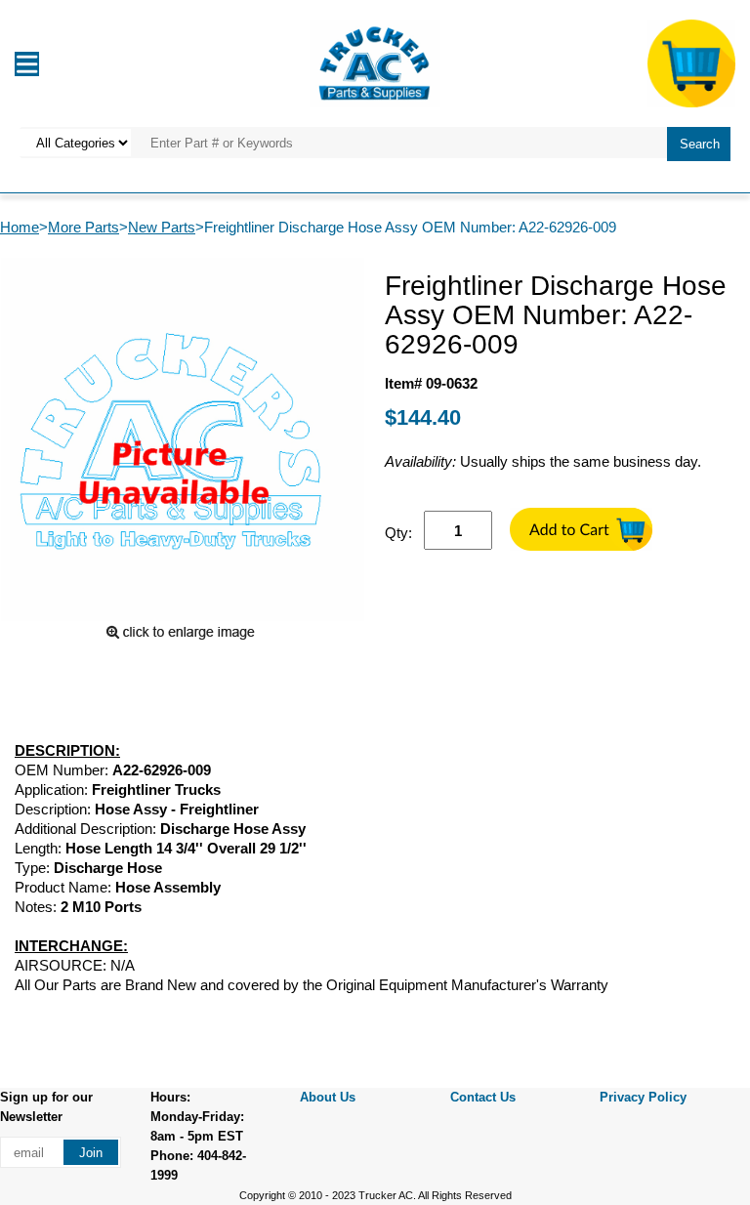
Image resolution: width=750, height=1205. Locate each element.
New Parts (161, 227)
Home (19, 227)
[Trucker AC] (375, 62)
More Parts (83, 227)
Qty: (398, 532)
